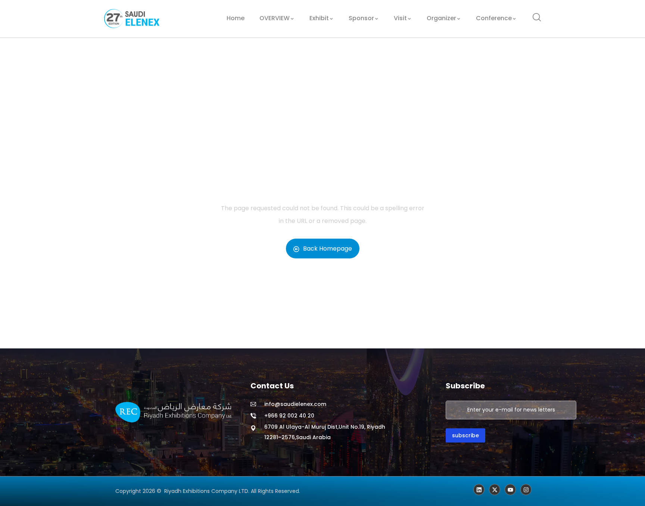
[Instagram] (526, 489)
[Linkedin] (478, 489)
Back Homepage (327, 248)
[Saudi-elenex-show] (494, 489)
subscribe (465, 435)
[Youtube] (510, 489)
